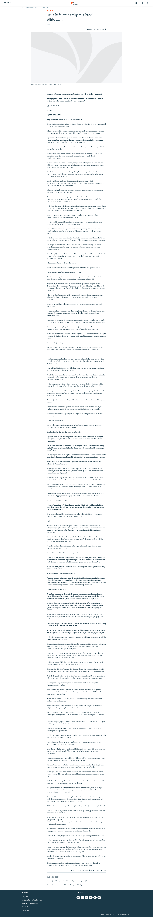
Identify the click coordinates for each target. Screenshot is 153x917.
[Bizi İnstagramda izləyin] (142, 3)
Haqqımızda (25, 897)
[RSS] (95, 897)
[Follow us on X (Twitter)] (86, 897)
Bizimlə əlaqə (26, 907)
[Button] (89, 29)
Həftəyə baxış (26, 910)
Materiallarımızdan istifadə (30, 903)
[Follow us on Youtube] (90, 897)
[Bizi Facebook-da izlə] (147, 3)
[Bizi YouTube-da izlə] (136, 3)
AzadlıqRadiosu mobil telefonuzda (32, 900)
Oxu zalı (50, 11)
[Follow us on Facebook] (78, 897)
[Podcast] (99, 897)
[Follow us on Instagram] (82, 897)
